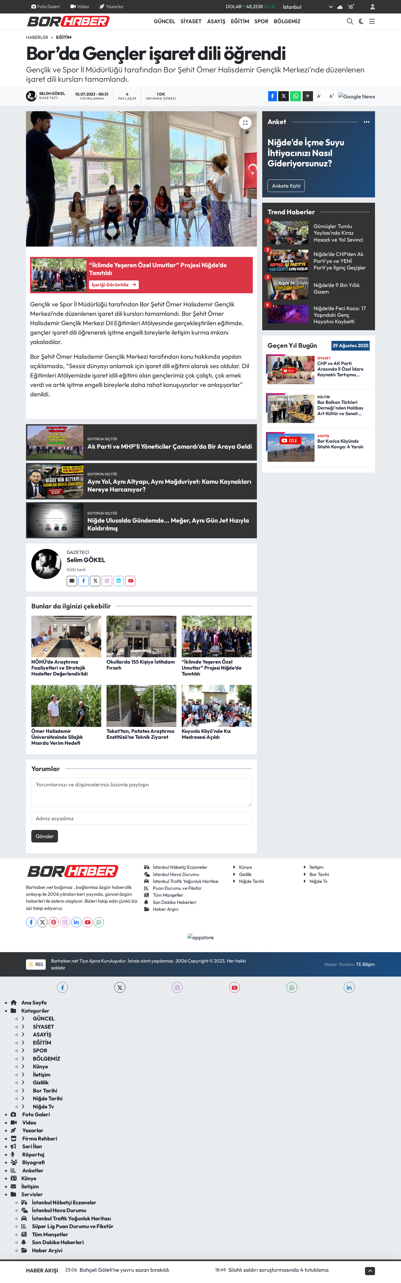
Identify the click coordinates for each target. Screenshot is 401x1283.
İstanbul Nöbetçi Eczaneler (180, 867)
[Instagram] (107, 581)
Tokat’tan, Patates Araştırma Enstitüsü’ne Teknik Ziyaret (140, 734)
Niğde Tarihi (251, 881)
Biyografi (33, 1162)
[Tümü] (367, 121)
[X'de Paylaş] (283, 96)
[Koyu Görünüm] (361, 21)
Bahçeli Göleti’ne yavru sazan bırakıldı (124, 1269)
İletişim (317, 867)
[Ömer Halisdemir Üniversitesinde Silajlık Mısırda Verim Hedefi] (66, 705)
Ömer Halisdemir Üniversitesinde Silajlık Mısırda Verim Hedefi (57, 737)
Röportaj (32, 1154)
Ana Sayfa (34, 1002)
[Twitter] (95, 581)
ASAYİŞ (216, 21)
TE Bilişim (365, 964)
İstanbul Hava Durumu (176, 874)
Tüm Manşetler (168, 895)
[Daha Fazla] (308, 96)
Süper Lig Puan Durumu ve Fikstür (73, 1226)
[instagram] (177, 987)
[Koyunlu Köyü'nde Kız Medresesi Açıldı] (217, 705)
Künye (245, 867)
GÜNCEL (164, 21)
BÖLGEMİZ (287, 21)
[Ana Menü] (372, 21)
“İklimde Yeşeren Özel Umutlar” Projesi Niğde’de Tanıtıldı (212, 668)
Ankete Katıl (286, 185)
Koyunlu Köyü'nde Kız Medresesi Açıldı (206, 734)
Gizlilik (245, 874)
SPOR (261, 21)
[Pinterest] (54, 922)
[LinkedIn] (76, 922)
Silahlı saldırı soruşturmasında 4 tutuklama (278, 1269)
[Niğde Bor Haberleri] (68, 21)
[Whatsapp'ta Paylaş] (295, 96)
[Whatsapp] (99, 922)
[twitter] (119, 987)
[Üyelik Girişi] (370, 6)
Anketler (32, 1170)
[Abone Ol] (356, 96)
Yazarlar (115, 6)
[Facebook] (83, 581)
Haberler (37, 37)
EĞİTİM (240, 21)
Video (83, 6)
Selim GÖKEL (86, 560)
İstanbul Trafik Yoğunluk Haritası (185, 881)
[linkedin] (349, 987)
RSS (38, 964)
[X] (42, 922)
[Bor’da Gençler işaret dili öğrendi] (141, 179)
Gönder (45, 836)
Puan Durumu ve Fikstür (177, 888)
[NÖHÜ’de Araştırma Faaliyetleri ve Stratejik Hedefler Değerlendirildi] (66, 636)
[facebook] (62, 987)
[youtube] (234, 987)
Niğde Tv (319, 881)
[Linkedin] (118, 581)
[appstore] (200, 936)
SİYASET (191, 21)
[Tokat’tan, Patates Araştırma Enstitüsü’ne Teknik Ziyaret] (141, 705)
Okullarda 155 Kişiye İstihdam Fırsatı (141, 665)
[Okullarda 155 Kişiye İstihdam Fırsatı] (141, 636)
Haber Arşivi (165, 909)
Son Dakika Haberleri (174, 902)
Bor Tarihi (319, 874)
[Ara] (350, 21)
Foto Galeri (48, 6)
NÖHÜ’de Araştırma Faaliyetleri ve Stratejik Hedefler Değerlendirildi (59, 668)
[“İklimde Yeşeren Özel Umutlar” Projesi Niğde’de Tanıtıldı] (217, 636)
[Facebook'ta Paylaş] (272, 96)
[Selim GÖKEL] (46, 563)
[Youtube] (130, 581)
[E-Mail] (72, 581)
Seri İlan (31, 1146)
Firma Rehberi (39, 1138)
